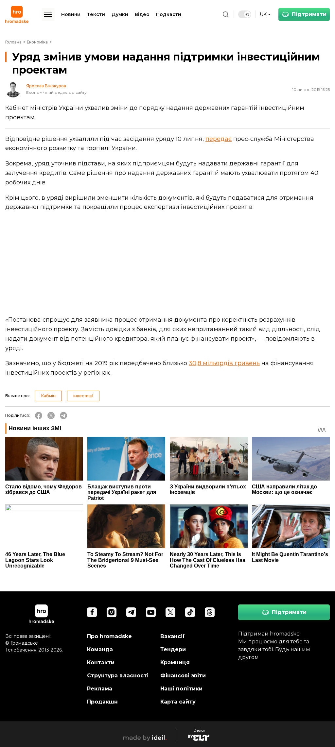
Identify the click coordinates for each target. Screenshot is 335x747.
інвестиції (83, 395)
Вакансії (172, 636)
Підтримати (309, 14)
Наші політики (181, 689)
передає (218, 139)
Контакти (101, 662)
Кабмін (48, 395)
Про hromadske (109, 636)
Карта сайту (178, 702)
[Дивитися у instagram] (111, 612)
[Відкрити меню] (48, 14)
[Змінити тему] (244, 14)
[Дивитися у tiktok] (190, 612)
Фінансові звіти (183, 675)
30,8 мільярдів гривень (224, 363)
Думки (120, 14)
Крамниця (175, 662)
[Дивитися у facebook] (92, 612)
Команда (100, 649)
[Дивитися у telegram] (131, 612)
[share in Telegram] (63, 415)
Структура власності (118, 675)
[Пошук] (225, 14)
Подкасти (168, 14)
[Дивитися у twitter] (170, 612)
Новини (70, 14)
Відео (142, 14)
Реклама (99, 689)
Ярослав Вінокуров (46, 86)
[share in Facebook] (38, 415)
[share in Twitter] (51, 415)
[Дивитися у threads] (210, 612)
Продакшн (102, 702)
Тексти (96, 14)
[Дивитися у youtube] (151, 612)
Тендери (173, 649)
